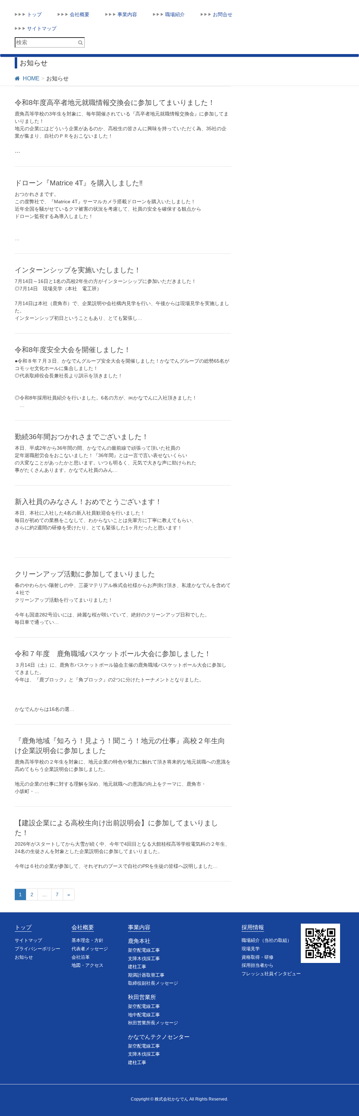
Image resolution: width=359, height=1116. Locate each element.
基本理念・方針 (87, 940)
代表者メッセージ (90, 948)
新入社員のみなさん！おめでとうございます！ (88, 502)
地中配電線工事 (144, 1014)
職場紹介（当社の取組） (267, 940)
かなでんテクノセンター (159, 1037)
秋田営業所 (142, 997)
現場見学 (251, 948)
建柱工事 (137, 966)
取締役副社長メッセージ (153, 983)
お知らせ (24, 957)
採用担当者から (257, 965)
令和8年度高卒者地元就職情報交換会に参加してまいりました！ (115, 102)
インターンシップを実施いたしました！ (78, 270)
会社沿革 (81, 957)
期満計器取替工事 (146, 975)
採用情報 (253, 927)
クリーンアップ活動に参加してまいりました (85, 574)
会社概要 (83, 927)
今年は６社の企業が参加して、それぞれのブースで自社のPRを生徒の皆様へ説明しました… (116, 866)
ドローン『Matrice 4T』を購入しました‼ (79, 183)
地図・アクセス (87, 965)
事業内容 (139, 927)
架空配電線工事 (144, 950)
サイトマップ (28, 940)
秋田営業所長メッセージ (153, 1022)
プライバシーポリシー (37, 948)
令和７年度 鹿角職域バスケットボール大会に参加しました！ (113, 654)
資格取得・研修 (257, 957)
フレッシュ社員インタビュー (271, 973)
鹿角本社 (139, 941)
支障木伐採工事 (144, 958)
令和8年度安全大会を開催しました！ (73, 350)
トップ (23, 927)
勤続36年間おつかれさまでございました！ (82, 437)
